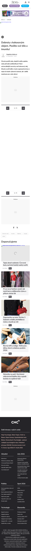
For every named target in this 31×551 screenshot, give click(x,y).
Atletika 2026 (20, 499)
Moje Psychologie (6, 435)
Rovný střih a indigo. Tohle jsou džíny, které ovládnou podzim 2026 (15, 348)
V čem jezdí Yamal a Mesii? (7, 463)
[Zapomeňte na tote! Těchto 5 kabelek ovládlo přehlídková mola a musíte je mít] (15, 308)
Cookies (24, 541)
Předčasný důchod (21, 512)
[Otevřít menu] (28, 2)
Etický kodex (8, 546)
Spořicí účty (20, 514)
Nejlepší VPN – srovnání (6, 521)
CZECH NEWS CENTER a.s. (21, 530)
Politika (4, 484)
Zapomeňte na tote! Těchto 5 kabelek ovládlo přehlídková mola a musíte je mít (14, 320)
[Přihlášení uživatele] (25, 2)
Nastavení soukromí (10, 543)
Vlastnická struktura (20, 543)
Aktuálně (4, 454)
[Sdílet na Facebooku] (13, 227)
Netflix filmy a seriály (6, 523)
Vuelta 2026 (19, 447)
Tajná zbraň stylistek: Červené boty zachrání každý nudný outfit (15, 264)
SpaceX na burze (5, 512)
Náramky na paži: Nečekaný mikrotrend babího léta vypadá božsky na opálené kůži (14, 376)
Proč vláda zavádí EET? (6, 494)
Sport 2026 (21, 484)
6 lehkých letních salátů (22, 477)
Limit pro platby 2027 (22, 516)
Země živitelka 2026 (22, 523)
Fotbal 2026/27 (21, 490)
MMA (18, 488)
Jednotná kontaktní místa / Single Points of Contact (15, 545)
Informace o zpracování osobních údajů (13, 541)
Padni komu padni (5, 496)
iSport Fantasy (10, 437)
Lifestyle (9, 19)
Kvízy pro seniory (5, 465)
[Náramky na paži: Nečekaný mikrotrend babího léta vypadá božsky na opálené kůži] (15, 365)
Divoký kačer (4, 501)
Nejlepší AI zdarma (5, 516)
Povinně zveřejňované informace (19, 546)
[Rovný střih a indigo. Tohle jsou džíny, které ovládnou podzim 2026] (15, 336)
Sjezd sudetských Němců (7, 492)
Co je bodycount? (5, 469)
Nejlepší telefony (5, 514)
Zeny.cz (3, 19)
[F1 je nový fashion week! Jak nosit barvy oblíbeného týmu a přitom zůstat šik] (15, 279)
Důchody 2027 (20, 518)
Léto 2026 (21, 454)
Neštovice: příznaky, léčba (7, 460)
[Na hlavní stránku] (15, 2)
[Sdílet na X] (17, 227)
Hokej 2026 (20, 492)
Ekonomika (21, 507)
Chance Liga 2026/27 (9, 447)
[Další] (23, 108)
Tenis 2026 (19, 495)
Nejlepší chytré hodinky (6, 518)
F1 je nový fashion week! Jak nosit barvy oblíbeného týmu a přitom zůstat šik (14, 291)
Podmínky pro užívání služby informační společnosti (15, 539)
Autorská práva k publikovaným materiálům (15, 537)
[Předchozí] (7, 108)
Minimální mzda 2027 (22, 521)
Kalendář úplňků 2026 (6, 467)
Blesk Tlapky (15, 435)
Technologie (5, 507)
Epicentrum (4, 458)
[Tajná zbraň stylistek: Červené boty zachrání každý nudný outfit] (15, 253)
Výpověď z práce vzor (6, 498)
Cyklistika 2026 (21, 501)
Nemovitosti (9, 440)
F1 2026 (19, 497)
